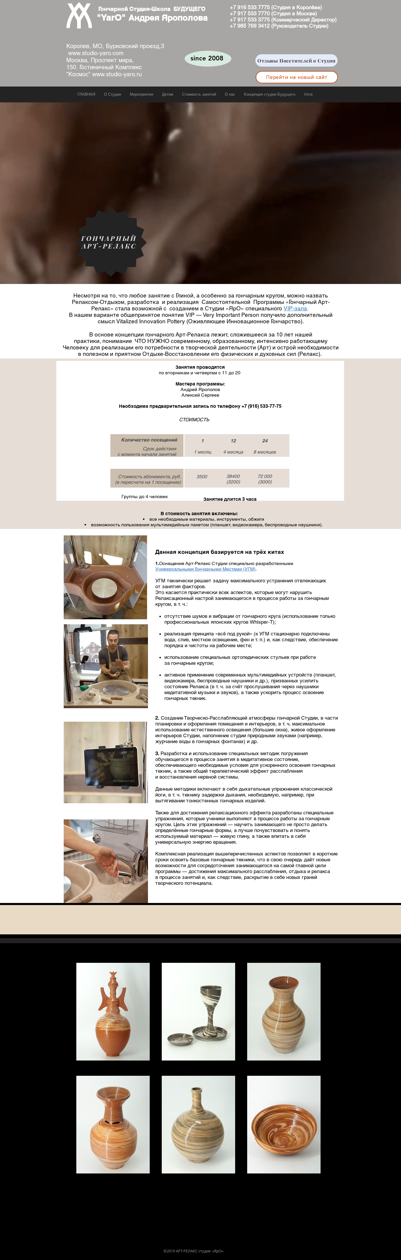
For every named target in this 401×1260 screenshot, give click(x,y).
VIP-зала (295, 308)
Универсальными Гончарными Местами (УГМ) (205, 569)
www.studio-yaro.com (96, 53)
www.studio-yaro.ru (117, 74)
